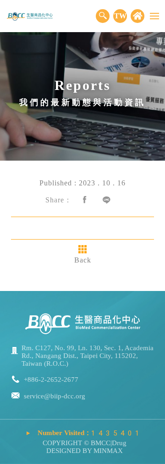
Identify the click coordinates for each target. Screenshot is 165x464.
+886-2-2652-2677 (51, 379)
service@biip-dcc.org (54, 396)
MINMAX (107, 450)
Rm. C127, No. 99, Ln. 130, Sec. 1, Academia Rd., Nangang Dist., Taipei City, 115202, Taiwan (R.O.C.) (88, 355)
